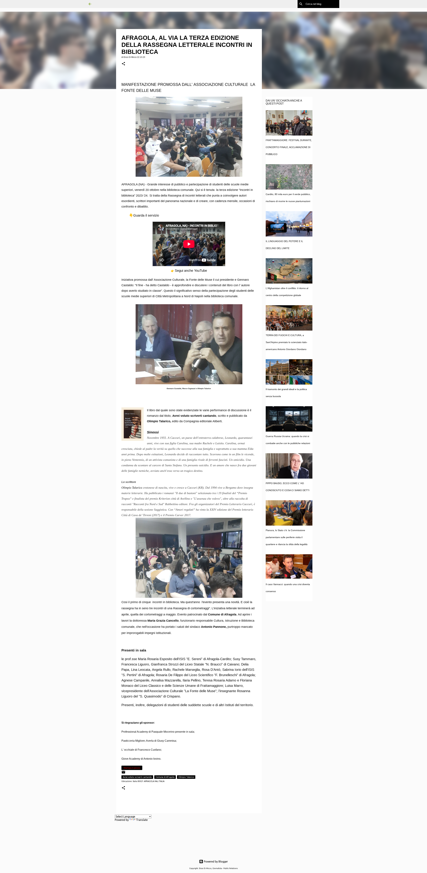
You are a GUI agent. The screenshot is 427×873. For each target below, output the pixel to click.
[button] (123, 64)
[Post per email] (123, 773)
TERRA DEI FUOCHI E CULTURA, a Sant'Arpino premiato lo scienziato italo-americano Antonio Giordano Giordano (286, 342)
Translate (142, 819)
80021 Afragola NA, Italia (151, 781)
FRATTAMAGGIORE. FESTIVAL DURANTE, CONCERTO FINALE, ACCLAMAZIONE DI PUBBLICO (289, 147)
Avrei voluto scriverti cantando (137, 777)
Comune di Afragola (165, 777)
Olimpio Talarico (186, 777)
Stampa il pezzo (131, 767)
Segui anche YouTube (191, 270)
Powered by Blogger (215, 861)
